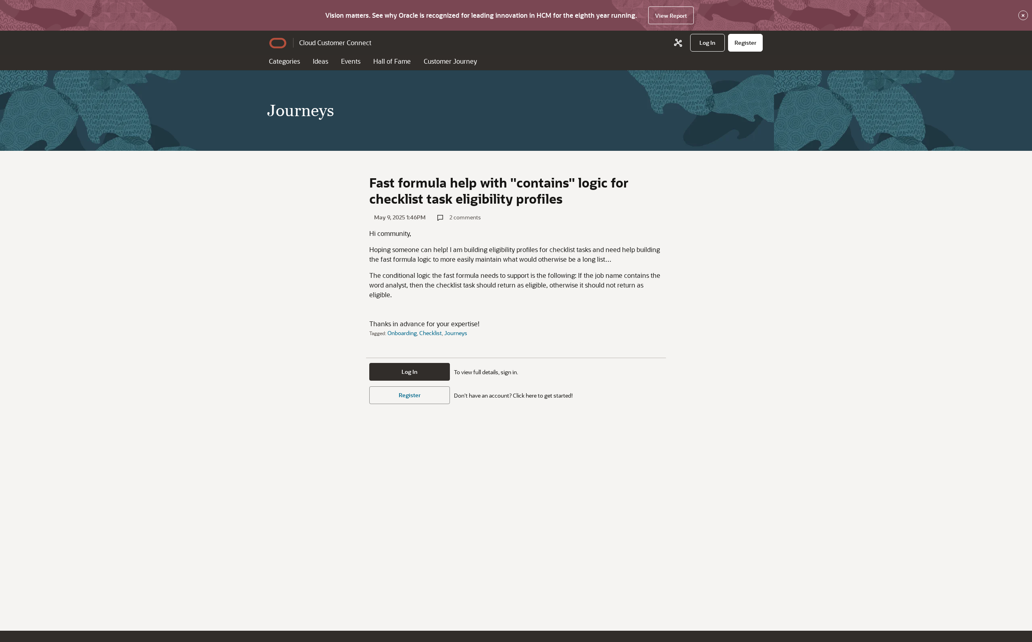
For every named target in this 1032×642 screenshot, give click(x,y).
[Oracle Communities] (678, 43)
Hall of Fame (392, 61)
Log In (410, 371)
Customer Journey (450, 61)
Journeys (455, 333)
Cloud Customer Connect (335, 42)
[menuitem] (707, 43)
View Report (671, 15)
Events (350, 61)
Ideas (320, 61)
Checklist (430, 333)
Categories (284, 61)
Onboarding (402, 333)
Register (409, 395)
